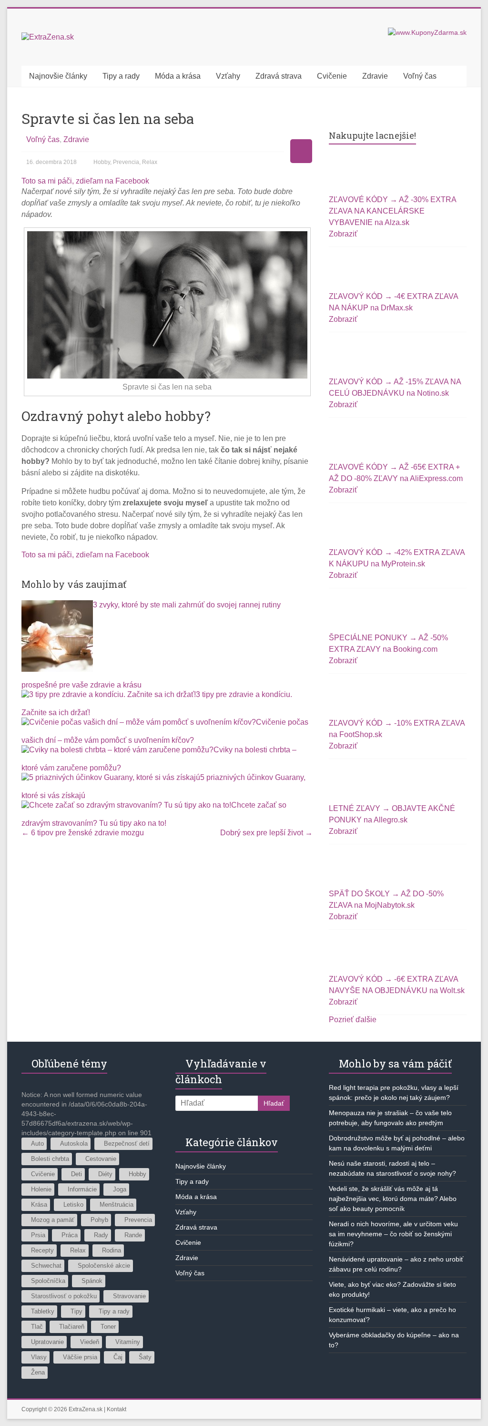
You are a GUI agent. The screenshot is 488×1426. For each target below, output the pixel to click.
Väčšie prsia (80, 1357)
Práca (69, 1235)
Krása (39, 1204)
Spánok (91, 1280)
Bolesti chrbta (50, 1158)
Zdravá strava (278, 76)
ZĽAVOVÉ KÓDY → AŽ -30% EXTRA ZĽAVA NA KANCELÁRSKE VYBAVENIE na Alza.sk (392, 210)
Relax (149, 162)
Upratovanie (47, 1341)
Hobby (101, 162)
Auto (37, 1143)
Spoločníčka (48, 1280)
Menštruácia (116, 1204)
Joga (119, 1189)
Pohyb (99, 1219)
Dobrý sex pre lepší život (266, 833)
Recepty (42, 1250)
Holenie (41, 1189)
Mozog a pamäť (52, 1219)
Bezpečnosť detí (127, 1143)
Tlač (37, 1326)
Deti (76, 1174)
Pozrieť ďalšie (352, 1020)
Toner (108, 1326)
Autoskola (74, 1143)
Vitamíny (127, 1341)
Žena (38, 1372)
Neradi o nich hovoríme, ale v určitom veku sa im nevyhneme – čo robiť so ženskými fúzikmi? (393, 1234)
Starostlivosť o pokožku (64, 1296)
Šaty (145, 1357)
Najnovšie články (58, 76)
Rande (133, 1235)
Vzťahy (228, 76)
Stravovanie (129, 1296)
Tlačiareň (71, 1326)
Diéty (105, 1174)
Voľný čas (420, 76)
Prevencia (126, 162)
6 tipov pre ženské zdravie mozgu (82, 833)
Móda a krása (178, 76)
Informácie (82, 1189)
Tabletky (42, 1311)
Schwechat (46, 1265)
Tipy (76, 1311)
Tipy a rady (121, 76)
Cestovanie (100, 1158)
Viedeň (89, 1341)
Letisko (73, 1204)
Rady (101, 1235)
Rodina (111, 1250)
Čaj (117, 1357)
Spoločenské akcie (104, 1265)
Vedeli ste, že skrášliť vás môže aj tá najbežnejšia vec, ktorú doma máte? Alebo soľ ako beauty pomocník (393, 1198)
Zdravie (375, 76)
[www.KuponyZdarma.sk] (427, 32)
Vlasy (39, 1357)
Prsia (38, 1235)
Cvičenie (332, 76)
